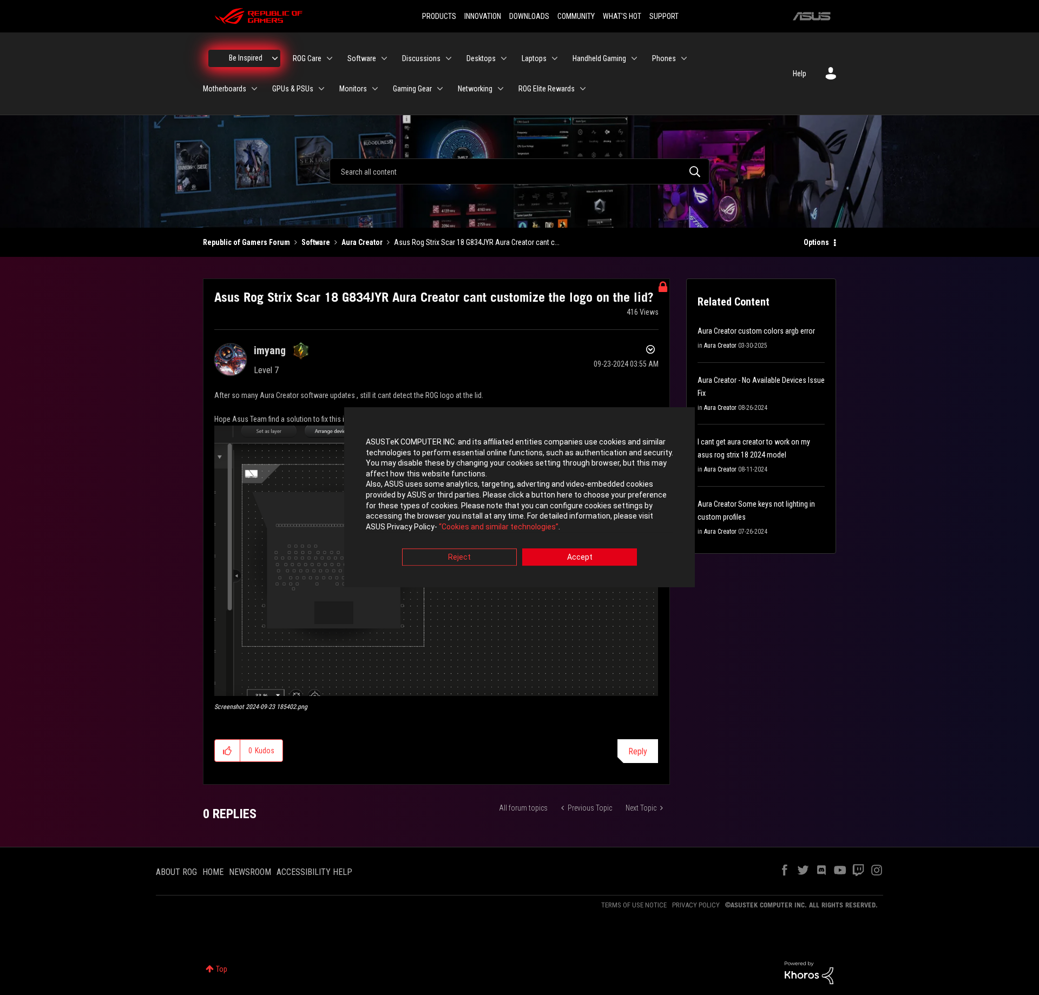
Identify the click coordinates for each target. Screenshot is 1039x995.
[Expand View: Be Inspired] (274, 58)
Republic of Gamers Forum (246, 242)
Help (799, 73)
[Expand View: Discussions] (448, 58)
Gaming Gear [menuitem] (412, 88)
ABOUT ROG (176, 872)
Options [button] (816, 242)
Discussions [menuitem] (421, 58)
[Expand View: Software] (384, 58)
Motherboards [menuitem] (224, 88)
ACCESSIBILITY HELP (314, 872)
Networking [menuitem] (475, 88)
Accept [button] (580, 557)
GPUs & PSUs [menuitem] (292, 88)
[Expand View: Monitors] (375, 88)
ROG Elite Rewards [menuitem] (546, 88)
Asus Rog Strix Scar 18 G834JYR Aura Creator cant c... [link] (477, 242)
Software (315, 242)
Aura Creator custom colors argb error (756, 331)
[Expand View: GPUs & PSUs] (321, 88)
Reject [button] (459, 557)
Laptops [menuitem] (534, 58)
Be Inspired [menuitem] (245, 58)
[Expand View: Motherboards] (254, 88)
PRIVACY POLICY (696, 905)
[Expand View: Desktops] (503, 58)
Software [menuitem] (361, 58)
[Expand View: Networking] (500, 88)
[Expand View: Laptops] (554, 58)
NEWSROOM (250, 872)
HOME (212, 872)
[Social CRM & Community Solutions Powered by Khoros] (809, 971)
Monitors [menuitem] (353, 88)
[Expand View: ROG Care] (329, 58)
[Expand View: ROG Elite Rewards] (582, 88)
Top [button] (221, 969)
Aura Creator (362, 242)
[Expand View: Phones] (684, 58)
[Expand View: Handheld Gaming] (634, 58)
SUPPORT (664, 16)
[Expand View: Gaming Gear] (440, 88)
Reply (637, 751)
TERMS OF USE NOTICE (634, 905)
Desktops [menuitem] (481, 58)
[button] (227, 750)
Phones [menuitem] (664, 58)
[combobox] (519, 171)
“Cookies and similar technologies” (498, 526)
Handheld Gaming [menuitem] (599, 58)
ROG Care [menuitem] (307, 58)
